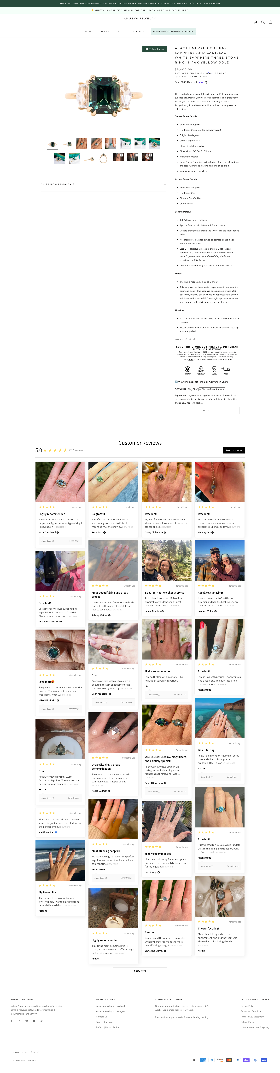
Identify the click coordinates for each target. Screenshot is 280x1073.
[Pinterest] (194, 339)
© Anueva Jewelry (25, 1060)
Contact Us (101, 1016)
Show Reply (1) (47, 541)
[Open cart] (270, 22)
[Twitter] (190, 339)
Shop (88, 31)
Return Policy (247, 1022)
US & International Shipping (255, 1027)
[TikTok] (41, 1021)
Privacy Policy (247, 1006)
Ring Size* (186, 389)
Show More (60, 527)
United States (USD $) (26, 1052)
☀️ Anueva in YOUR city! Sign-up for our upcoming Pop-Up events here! (140, 10)
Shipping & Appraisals (57, 184)
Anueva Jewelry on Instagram (111, 1011)
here (227, 294)
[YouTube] (34, 1021)
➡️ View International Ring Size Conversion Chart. (201, 381)
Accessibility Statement (252, 1016)
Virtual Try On (156, 49)
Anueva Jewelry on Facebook (110, 1006)
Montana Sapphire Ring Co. (173, 31)
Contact (138, 31)
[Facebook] (186, 339)
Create (104, 31)
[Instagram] (19, 1021)
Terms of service (104, 1022)
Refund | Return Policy (107, 1027)
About (120, 31)
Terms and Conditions (252, 1011)
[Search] (263, 22)
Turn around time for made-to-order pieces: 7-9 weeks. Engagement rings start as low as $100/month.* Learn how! (140, 3)
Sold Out (207, 410)
